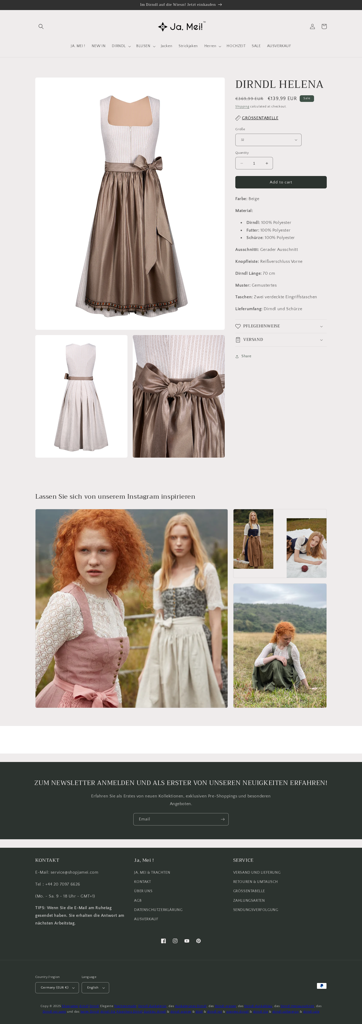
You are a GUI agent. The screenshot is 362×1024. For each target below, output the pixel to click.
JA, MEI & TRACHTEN (152, 872)
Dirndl (94, 1006)
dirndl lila (108, 1011)
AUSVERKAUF (146, 919)
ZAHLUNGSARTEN (249, 901)
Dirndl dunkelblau (258, 1006)
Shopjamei (70, 1006)
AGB (138, 901)
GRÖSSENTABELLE (249, 891)
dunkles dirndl (155, 1011)
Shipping (242, 106)
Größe (240, 129)
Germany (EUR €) (54, 987)
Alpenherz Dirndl (129, 1011)
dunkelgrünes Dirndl (190, 1006)
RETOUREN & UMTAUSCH (255, 882)
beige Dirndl (90, 1011)
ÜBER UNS (143, 891)
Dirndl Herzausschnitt (297, 1006)
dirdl (199, 1011)
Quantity (242, 153)
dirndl (84, 1006)
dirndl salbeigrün (285, 1011)
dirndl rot (214, 1011)
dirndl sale (311, 1011)
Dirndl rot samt (54, 1011)
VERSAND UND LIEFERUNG (257, 872)
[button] (41, 26)
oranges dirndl (237, 1011)
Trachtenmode (125, 1006)
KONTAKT (142, 882)
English (93, 987)
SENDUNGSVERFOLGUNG (255, 910)
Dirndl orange (225, 1006)
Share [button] (246, 356)
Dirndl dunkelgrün (152, 1006)
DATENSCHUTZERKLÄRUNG (158, 910)
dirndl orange (180, 1011)
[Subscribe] (222, 819)
